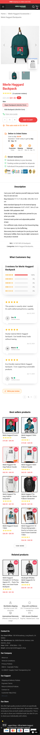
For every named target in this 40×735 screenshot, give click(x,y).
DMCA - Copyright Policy (10, 667)
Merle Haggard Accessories (18, 14)
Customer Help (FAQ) (9, 693)
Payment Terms (7, 683)
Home (3, 14)
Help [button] (36, 732)
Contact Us (5, 690)
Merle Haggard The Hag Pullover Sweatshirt (9, 496)
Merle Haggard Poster (10, 435)
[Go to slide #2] (25, 75)
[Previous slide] (4, 45)
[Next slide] (35, 45)
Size (4, 101)
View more (20, 546)
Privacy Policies (7, 664)
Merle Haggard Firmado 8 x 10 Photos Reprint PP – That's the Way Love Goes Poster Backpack (11, 582)
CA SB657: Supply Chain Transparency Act (16, 670)
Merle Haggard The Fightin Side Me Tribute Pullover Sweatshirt (29, 496)
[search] (33, 6)
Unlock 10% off (4, 725)
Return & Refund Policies (10, 686)
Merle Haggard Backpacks (11, 17)
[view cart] (37, 6)
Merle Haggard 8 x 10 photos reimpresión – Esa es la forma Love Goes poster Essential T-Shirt (29, 530)
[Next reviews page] (35, 397)
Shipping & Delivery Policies (11, 680)
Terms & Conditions (8, 661)
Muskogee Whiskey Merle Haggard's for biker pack (28, 580)
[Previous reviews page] (25, 397)
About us (5, 658)
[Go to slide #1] (14, 75)
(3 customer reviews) (19, 93)
